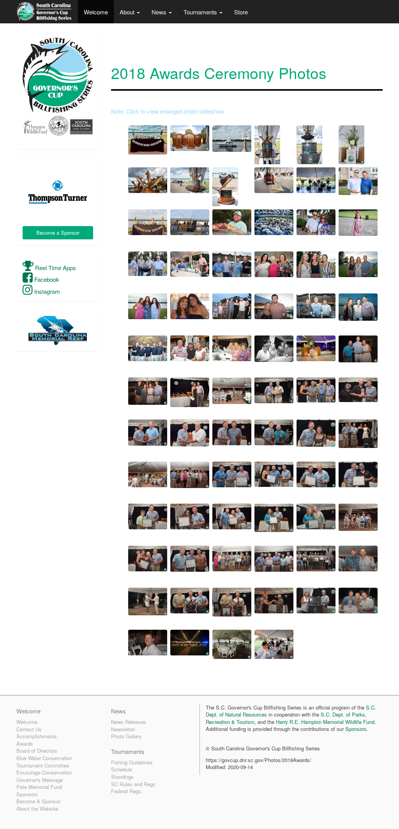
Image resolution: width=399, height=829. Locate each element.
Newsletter (123, 729)
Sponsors (27, 794)
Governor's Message (39, 779)
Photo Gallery (126, 736)
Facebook (46, 279)
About (128, 12)
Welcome (96, 12)
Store (241, 12)
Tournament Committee (42, 765)
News (160, 12)
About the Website (37, 808)
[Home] (44, 11)
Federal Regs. (127, 791)
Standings (122, 776)
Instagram (46, 291)
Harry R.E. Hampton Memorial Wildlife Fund (325, 721)
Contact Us (29, 729)
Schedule (121, 769)
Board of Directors (36, 750)
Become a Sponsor (57, 232)
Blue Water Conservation (44, 758)
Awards (24, 743)
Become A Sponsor (38, 801)
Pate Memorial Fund (39, 786)
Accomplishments (36, 736)
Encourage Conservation (44, 772)
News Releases (128, 721)
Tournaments (201, 12)
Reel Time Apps (55, 267)
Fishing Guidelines (132, 762)
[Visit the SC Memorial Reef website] (58, 330)
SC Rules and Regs (133, 784)
